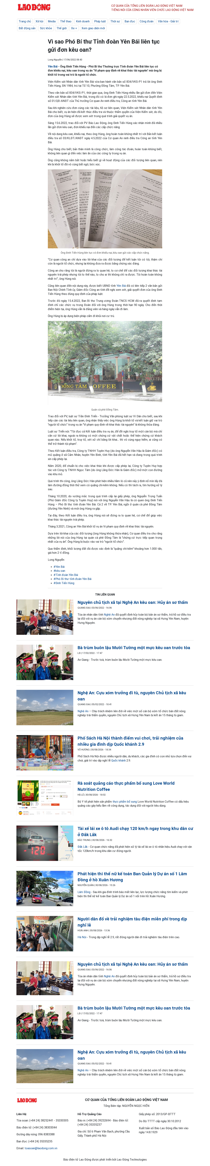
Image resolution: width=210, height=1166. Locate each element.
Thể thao (65, 21)
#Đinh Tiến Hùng (64, 583)
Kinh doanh (83, 21)
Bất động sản (27, 28)
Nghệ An (109, 614)
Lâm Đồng (84, 892)
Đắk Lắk (83, 846)
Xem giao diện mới (93, 28)
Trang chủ (25, 21)
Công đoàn (146, 21)
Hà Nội (82, 937)
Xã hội (39, 21)
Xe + (74, 28)
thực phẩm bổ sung (125, 801)
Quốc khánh (118, 760)
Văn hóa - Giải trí (168, 21)
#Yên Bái (59, 566)
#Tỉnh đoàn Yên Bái (66, 575)
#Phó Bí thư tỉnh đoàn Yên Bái (72, 579)
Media (52, 21)
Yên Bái (53, 66)
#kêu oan (59, 570)
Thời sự (115, 21)
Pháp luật (100, 21)
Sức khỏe (46, 28)
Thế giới (62, 28)
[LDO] (44, 617)
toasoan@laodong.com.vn (41, 1148)
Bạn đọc (130, 21)
